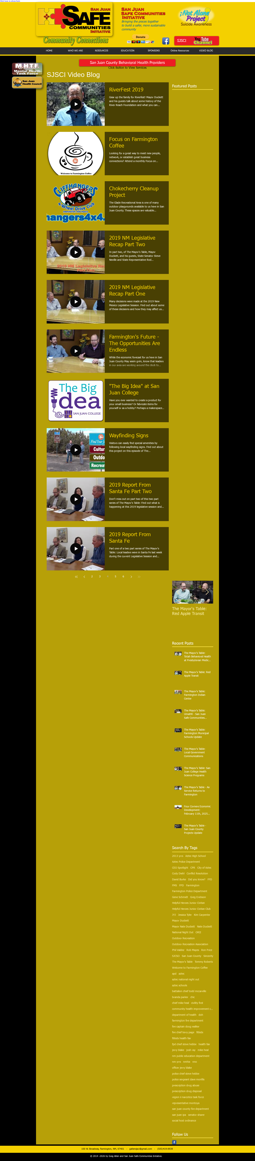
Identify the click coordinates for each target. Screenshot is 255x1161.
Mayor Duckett (180, 920)
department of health (184, 1015)
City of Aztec (204, 868)
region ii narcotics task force (188, 1097)
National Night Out (182, 932)
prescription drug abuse (185, 1085)
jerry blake (178, 1050)
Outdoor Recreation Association (190, 944)
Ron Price (206, 950)
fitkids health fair (181, 1038)
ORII (198, 932)
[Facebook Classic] (174, 1142)
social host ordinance (184, 1120)
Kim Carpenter (202, 915)
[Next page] (131, 576)
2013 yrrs (177, 856)
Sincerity (208, 956)
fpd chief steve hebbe (184, 1044)
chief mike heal (180, 1003)
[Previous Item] (178, 592)
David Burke (179, 879)
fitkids (199, 1032)
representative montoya (185, 1103)
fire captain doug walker (185, 1026)
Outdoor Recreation (183, 938)
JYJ (174, 915)
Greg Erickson (198, 897)
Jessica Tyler (185, 915)
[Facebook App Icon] (165, 41)
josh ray (190, 1050)
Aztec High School (195, 856)
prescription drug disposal (187, 1091)
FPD (181, 885)
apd (174, 974)
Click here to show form (10, 1)
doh (201, 1015)
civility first (197, 1003)
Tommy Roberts (204, 962)
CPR (192, 868)
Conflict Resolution (197, 873)
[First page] (76, 576)
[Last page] (139, 576)
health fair (204, 1044)
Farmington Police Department (189, 891)
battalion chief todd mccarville (189, 991)
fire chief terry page (183, 1032)
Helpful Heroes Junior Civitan (188, 903)
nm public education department (190, 1056)
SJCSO (176, 956)
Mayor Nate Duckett (183, 926)
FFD (210, 879)
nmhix (186, 1062)
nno (194, 1062)
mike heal (203, 1050)
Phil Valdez (178, 950)
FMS (174, 885)
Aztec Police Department (186, 862)
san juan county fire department (190, 1109)
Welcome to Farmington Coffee (190, 968)
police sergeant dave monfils (188, 1079)
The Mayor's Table (182, 962)
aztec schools (179, 985)
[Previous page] (84, 576)
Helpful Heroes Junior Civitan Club (191, 909)
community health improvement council (192, 1009)
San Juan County (191, 956)
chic (192, 997)
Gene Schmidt (180, 897)
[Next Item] (207, 592)
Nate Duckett (204, 926)
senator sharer (196, 1115)
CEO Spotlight (180, 868)
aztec (181, 974)
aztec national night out (185, 979)
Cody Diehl (178, 873)
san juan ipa (179, 1115)
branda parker (180, 997)
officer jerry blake (182, 1068)
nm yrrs (176, 1062)
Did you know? (196, 879)
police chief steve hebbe (185, 1074)
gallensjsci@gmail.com (140, 1149)
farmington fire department (187, 1020)
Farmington (192, 885)
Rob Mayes (192, 950)
